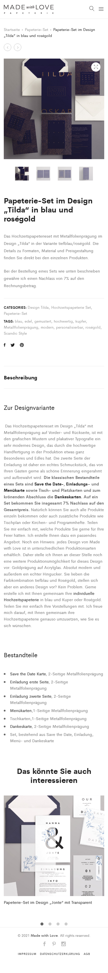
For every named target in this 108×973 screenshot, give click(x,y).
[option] (22, 174)
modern (47, 327)
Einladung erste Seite (29, 682)
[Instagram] (63, 944)
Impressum (27, 954)
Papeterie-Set (36, 29)
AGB (87, 954)
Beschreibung (20, 377)
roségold (92, 327)
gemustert (42, 321)
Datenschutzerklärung (60, 954)
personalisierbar (69, 327)
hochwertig (63, 321)
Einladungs (77, 484)
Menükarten (21, 710)
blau (18, 321)
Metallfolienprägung (21, 327)
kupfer (80, 321)
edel (28, 321)
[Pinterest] (54, 944)
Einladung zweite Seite (30, 696)
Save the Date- (49, 484)
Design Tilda (38, 307)
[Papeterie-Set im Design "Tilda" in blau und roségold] (5, 345)
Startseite (12, 29)
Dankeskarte (21, 726)
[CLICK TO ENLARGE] (95, 67)
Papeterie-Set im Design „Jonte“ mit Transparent (48, 902)
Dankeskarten (68, 497)
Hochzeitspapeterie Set (71, 307)
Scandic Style (15, 333)
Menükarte (14, 490)
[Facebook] (44, 944)
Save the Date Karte (28, 674)
